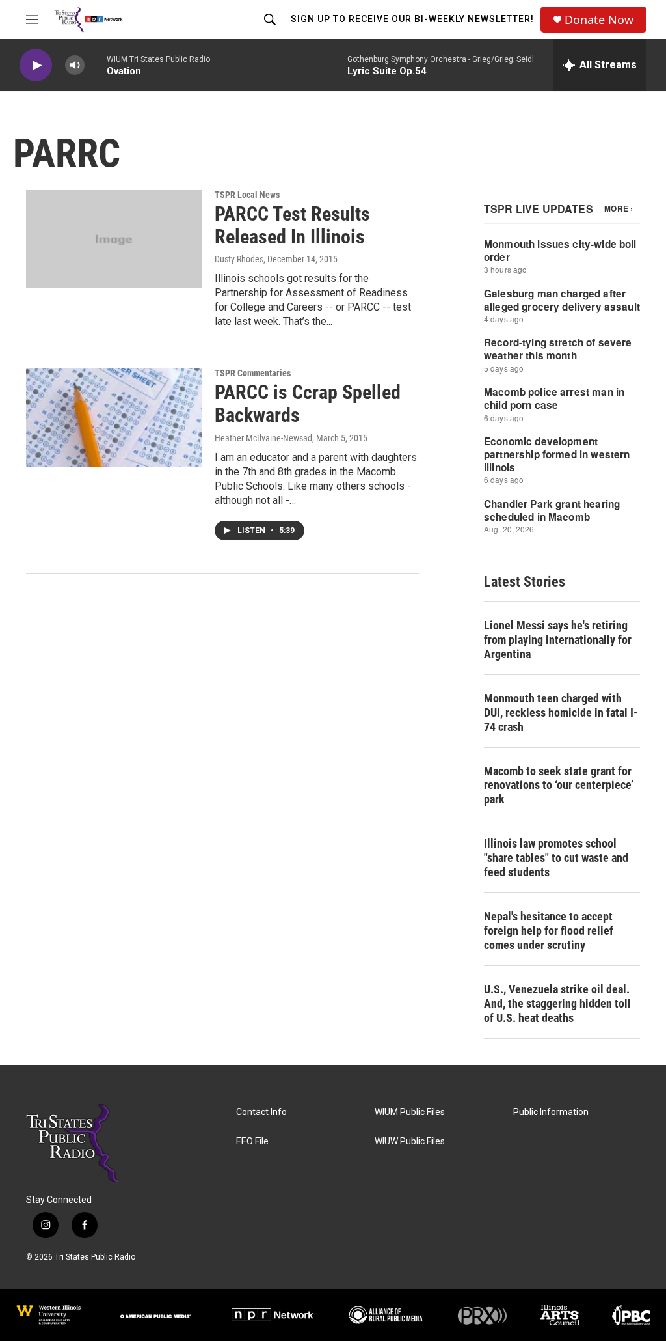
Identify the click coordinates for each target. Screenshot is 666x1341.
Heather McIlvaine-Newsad (263, 438)
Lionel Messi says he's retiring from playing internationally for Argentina (558, 639)
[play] (35, 65)
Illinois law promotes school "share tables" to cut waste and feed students (556, 857)
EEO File (252, 1141)
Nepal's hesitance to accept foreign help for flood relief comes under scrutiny (548, 930)
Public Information (551, 1112)
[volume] (75, 65)
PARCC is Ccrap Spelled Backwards (308, 403)
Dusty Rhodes (239, 259)
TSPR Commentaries (253, 373)
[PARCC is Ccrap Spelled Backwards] (114, 417)
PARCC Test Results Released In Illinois (292, 225)
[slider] (96, 65)
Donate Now (599, 20)
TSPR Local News (247, 194)
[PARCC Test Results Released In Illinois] (114, 239)
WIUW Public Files (410, 1141)
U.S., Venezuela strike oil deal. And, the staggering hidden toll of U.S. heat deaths (557, 1003)
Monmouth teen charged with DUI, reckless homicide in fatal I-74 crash (561, 712)
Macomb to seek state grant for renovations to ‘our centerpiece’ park (558, 785)
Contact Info (261, 1112)
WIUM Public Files (410, 1112)
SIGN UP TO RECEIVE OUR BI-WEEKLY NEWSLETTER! (412, 19)
